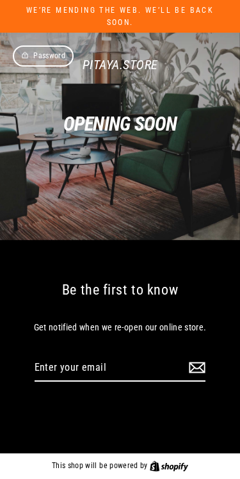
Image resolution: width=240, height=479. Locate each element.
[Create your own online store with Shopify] (169, 465)
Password (49, 55)
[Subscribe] (195, 368)
